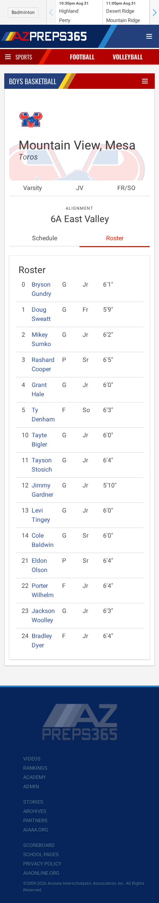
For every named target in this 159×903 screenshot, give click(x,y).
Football (82, 56)
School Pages (41, 854)
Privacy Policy (42, 864)
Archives (34, 811)
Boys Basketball (32, 81)
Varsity (32, 188)
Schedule (44, 238)
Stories (33, 802)
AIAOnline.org (41, 873)
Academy (34, 777)
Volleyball (128, 56)
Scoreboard (39, 845)
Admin (31, 786)
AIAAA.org (35, 830)
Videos (32, 759)
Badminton (23, 12)
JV (79, 188)
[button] (154, 12)
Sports (23, 57)
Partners (35, 820)
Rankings (35, 768)
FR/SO (126, 188)
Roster (114, 238)
